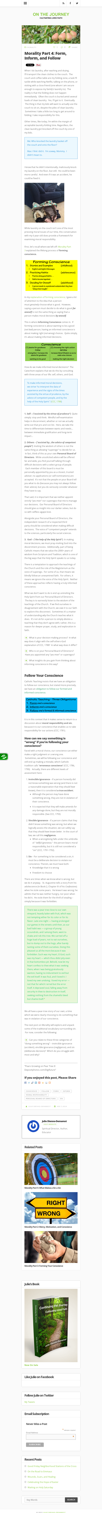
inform (66, 1091)
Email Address (50, 1433)
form (56, 1091)
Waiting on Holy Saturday (40, 1487)
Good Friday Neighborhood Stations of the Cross (52, 1466)
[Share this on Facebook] (25, 1082)
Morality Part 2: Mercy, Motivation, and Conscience (48, 1226)
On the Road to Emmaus (40, 1471)
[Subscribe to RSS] (50, 1082)
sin (61, 1098)
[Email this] (46, 1082)
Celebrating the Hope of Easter (43, 1482)
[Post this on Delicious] (32, 1082)
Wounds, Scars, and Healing (42, 1476)
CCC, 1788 (56, 401)
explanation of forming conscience (47, 297)
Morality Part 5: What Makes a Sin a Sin (42, 1187)
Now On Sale (31, 1365)
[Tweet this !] (29, 1082)
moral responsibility (36, 1095)
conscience (31, 1091)
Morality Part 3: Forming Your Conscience (43, 1265)
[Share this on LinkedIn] (36, 1082)
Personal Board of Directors (41, 1098)
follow (45, 1091)
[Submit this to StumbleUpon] (39, 1082)
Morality (31, 47)
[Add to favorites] (43, 1082)
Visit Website (50, 1124)
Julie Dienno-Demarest (39, 1106)
